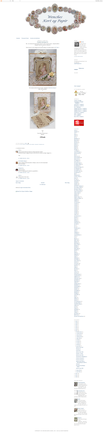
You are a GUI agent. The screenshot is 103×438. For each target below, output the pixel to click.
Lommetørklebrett (77, 234)
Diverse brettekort (77, 157)
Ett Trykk (56, 47)
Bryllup (75, 148)
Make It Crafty (76, 244)
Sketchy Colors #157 (79, 347)
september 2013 (79, 336)
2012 (76, 373)
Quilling (75, 267)
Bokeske (75, 141)
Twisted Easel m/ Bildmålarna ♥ (81, 356)
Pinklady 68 (20, 168)
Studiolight (76, 293)
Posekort (37, 144)
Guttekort (75, 194)
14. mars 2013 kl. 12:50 (23, 172)
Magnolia (75, 241)
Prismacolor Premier (25, 38)
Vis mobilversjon (42, 184)
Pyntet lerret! (78, 350)
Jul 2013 (75, 207)
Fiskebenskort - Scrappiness (79, 112)
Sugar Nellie (76, 294)
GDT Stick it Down (77, 188)
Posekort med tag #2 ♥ (80, 358)
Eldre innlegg (67, 182)
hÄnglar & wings (77, 196)
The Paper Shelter (77, 302)
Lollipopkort (76, 232)
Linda (19, 175)
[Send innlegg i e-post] (28, 143)
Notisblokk (76, 249)
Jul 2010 (75, 203)
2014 (76, 329)
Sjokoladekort (76, 279)
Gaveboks (76, 183)
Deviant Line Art (77, 153)
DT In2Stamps (76, 165)
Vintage (75, 312)
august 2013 (78, 338)
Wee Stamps (76, 313)
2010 (76, 376)
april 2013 (78, 344)
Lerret (75, 230)
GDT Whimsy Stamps (78, 190)
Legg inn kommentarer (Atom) (25, 187)
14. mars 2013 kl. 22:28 (23, 178)
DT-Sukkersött (76, 172)
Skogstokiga (76, 281)
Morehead (76, 247)
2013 (76, 330)
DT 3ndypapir (76, 160)
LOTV (75, 236)
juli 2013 (77, 339)
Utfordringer (76, 309)
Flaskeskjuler (76, 180)
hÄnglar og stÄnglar (77, 198)
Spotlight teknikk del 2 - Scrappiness (80, 109)
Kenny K (75, 218)
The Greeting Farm (77, 301)
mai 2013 (78, 342)
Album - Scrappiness (77, 113)
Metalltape (76, 245)
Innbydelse (76, 199)
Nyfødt (75, 252)
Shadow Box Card (77, 278)
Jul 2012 (75, 206)
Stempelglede (76, 290)
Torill (19, 150)
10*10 (75, 130)
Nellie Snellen (76, 248)
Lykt (75, 237)
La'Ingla (75, 229)
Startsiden (18, 38)
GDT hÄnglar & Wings (78, 187)
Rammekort (76, 268)
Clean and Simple (77, 152)
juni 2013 (78, 341)
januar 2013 (78, 371)
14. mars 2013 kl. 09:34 (23, 158)
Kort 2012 (75, 224)
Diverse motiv (76, 158)
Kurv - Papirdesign (77, 107)
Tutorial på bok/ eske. (81, 390)
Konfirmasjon (76, 222)
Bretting (75, 146)
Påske (75, 266)
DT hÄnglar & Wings (77, 164)
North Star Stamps (52, 87)
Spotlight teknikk (77, 283)
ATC (75, 137)
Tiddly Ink (76, 305)
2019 (76, 324)
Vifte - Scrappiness (77, 115)
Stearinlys (76, 289)
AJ (74, 133)
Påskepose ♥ (78, 348)
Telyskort (75, 300)
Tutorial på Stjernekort (81, 382)
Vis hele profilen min (78, 56)
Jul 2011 (75, 205)
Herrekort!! (78, 364)
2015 (76, 327)
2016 (76, 326)
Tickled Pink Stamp (77, 304)
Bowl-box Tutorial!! (80, 408)
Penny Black (76, 259)
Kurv (75, 226)
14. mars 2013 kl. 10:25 (23, 165)
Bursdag (75, 149)
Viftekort (75, 310)
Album (75, 134)
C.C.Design (76, 150)
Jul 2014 (75, 209)
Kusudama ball (76, 228)
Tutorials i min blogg (77, 100)
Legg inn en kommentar (20, 181)
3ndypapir (75, 131)
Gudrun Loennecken (77, 191)
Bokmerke (76, 142)
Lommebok (76, 233)
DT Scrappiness (77, 169)
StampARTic (76, 285)
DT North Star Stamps (30, 144)
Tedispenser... (79, 417)
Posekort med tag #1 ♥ (80, 359)
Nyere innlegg (18, 182)
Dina (75, 154)
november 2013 (79, 333)
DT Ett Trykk (22, 144)
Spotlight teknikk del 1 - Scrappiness (80, 108)
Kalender (75, 217)
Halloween (76, 195)
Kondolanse (76, 221)
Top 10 (75, 306)
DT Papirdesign (76, 168)
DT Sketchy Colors (77, 171)
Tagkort (75, 297)
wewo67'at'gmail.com (77, 63)
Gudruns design (77, 192)
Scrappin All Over (77, 275)
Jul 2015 (75, 210)
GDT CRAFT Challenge (78, 186)
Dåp (75, 173)
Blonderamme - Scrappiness (79, 105)
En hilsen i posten (77, 176)
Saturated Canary (77, 274)
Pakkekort (76, 255)
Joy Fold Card (76, 202)
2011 (76, 375)
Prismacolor (41, 144)
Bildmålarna (76, 138)
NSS (75, 251)
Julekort (75, 214)
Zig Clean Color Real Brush (35, 38)
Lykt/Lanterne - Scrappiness (79, 104)
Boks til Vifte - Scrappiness (79, 116)
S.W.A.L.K (76, 271)
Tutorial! (78, 399)
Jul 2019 (75, 211)
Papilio (75, 256)
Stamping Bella (76, 286)
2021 (76, 321)
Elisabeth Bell (76, 175)
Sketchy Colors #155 (79, 355)
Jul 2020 (75, 213)
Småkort (75, 282)
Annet (75, 135)
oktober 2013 (78, 335)
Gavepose (76, 184)
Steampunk (76, 287)
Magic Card (76, 240)
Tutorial (75, 308)
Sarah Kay (76, 272)
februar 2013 (78, 370)
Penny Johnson (77, 260)
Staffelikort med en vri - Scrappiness (80, 111)
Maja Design (76, 243)
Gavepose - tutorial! (79, 353)
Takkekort (76, 298)
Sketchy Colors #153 (79, 368)
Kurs (75, 225)
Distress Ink (76, 156)
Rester (75, 270)
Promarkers (76, 264)
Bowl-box (75, 145)
